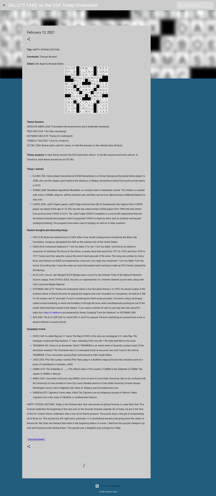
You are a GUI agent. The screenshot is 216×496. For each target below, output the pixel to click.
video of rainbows (52, 312)
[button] (28, 39)
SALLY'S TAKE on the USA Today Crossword (53, 5)
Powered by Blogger (110, 486)
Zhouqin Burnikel (36, 440)
